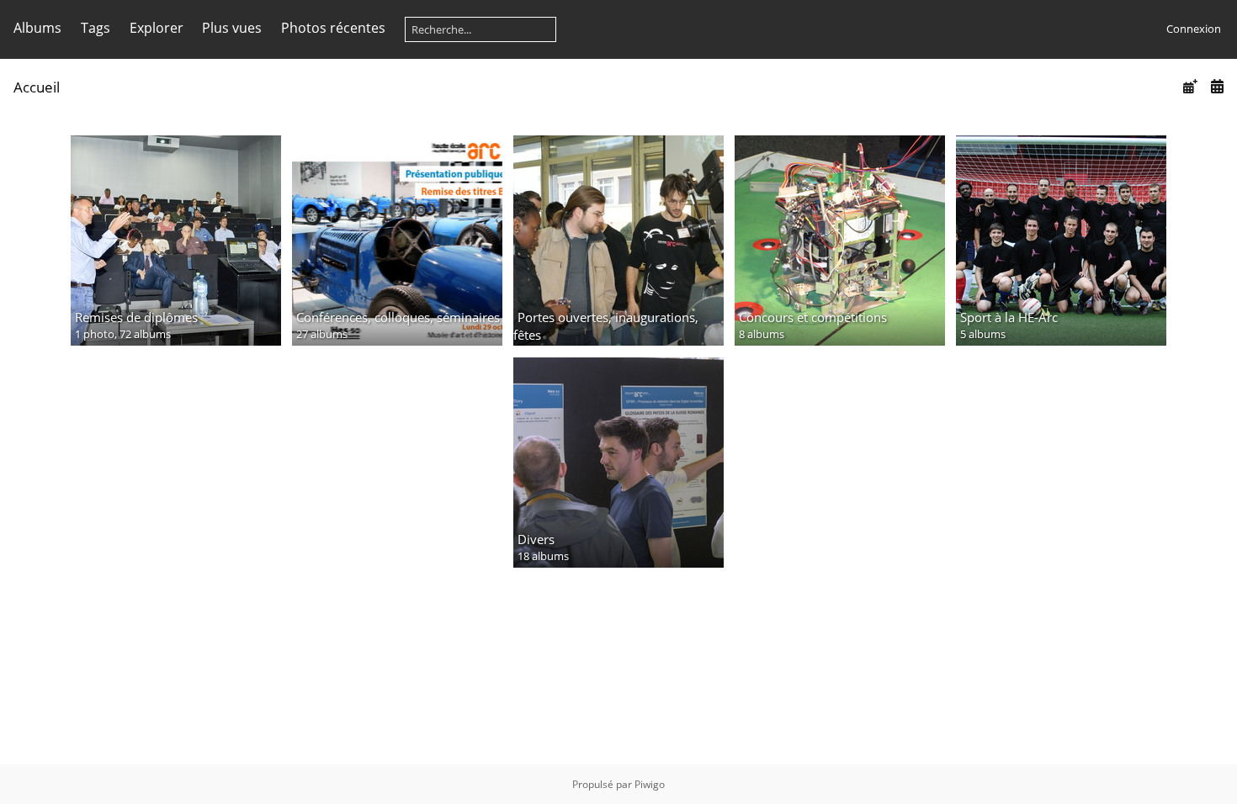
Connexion (1193, 28)
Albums (37, 28)
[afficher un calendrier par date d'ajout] (1190, 86)
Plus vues (232, 28)
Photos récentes (333, 28)
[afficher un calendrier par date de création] (1217, 86)
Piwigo (649, 784)
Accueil (36, 87)
